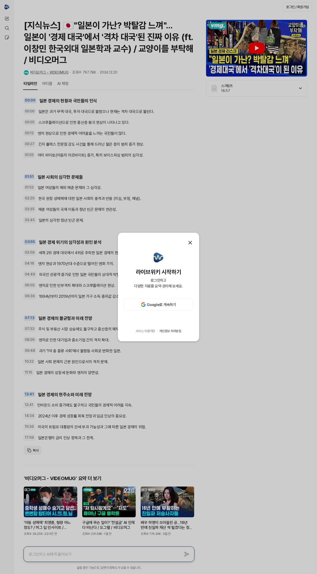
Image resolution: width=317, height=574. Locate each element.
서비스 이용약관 (145, 331)
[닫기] (190, 242)
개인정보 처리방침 (170, 331)
